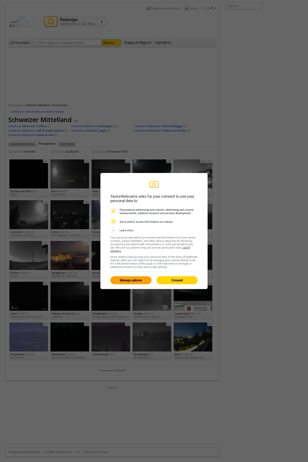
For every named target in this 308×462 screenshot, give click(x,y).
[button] (154, 230)
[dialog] (154, 231)
